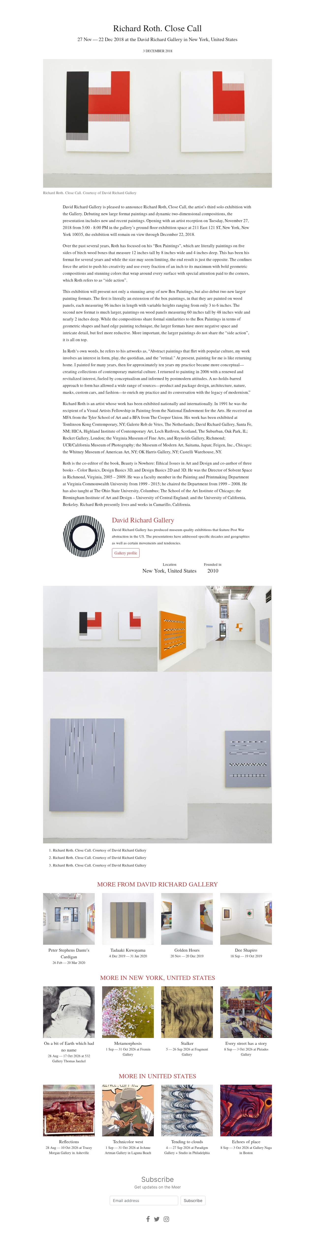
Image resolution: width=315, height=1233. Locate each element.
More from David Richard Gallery (157, 884)
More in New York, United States (157, 977)
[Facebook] (148, 1219)
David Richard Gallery (143, 519)
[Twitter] (157, 1219)
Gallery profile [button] (125, 552)
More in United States (157, 1076)
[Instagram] (166, 1219)
